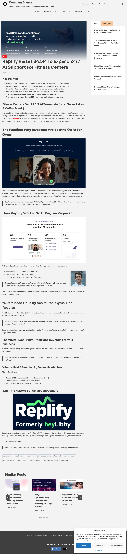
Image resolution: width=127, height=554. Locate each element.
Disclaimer (70, 535)
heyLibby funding (8, 460)
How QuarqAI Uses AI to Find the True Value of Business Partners (106, 55)
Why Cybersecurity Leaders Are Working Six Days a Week (44, 501)
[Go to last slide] (8, 497)
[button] (123, 531)
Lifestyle (66, 11)
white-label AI (65, 460)
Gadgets (79, 11)
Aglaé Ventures (19, 456)
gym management (69, 456)
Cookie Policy (99, 550)
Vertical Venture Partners (50, 460)
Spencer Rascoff (35, 460)
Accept (83, 545)
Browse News (50, 11)
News (4, 56)
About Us (85, 4)
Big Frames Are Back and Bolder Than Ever (70, 498)
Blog (90, 11)
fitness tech (57, 456)
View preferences (116, 545)
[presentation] (16, 485)
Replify (16, 118)
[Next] (80, 497)
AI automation (31, 456)
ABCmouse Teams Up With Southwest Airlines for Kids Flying (106, 43)
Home (37, 11)
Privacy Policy (56, 535)
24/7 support (7, 456)
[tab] (39, 517)
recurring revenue (21, 460)
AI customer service (44, 456)
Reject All (99, 545)
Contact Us (96, 4)
